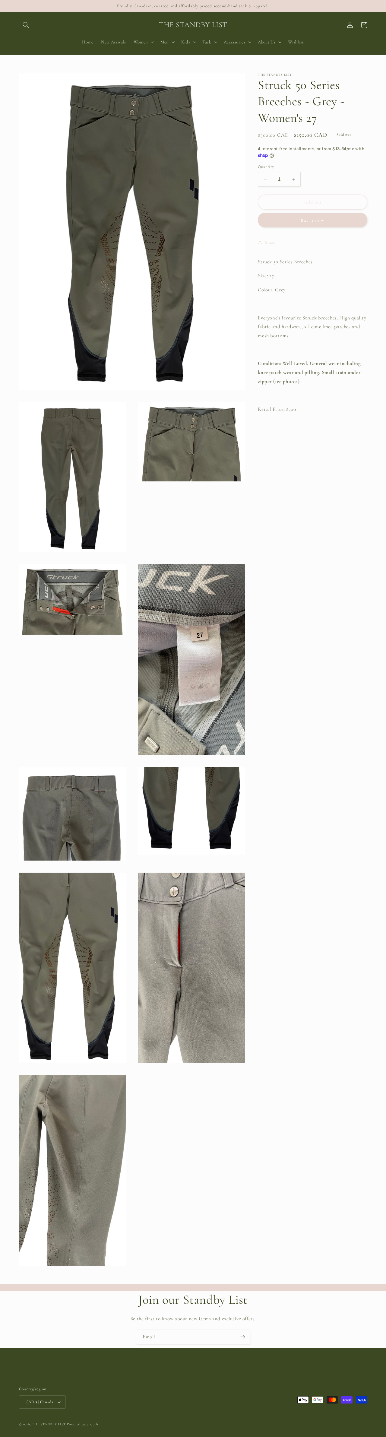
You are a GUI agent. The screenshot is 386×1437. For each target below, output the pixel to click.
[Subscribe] (243, 1337)
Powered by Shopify (83, 1424)
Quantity (266, 166)
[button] (26, 25)
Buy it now (312, 220)
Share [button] (270, 242)
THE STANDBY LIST (49, 1424)
